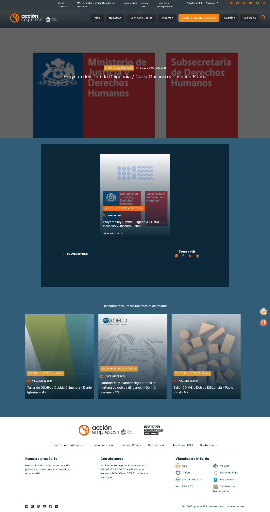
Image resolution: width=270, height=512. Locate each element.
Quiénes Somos (131, 445)
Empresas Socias (141, 17)
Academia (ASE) (183, 445)
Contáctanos (208, 445)
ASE (184, 465)
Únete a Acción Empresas (199, 17)
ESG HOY (187, 486)
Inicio (97, 17)
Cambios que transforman (224, 489)
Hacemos (167, 17)
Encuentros (130, 3)
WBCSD (224, 465)
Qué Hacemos (156, 445)
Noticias (229, 17)
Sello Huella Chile (192, 479)
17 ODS (186, 472)
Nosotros (115, 17)
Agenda (210, 3)
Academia (192, 3)
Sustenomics (227, 479)
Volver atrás (77, 253)
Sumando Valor (228, 472)
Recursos (250, 17)
